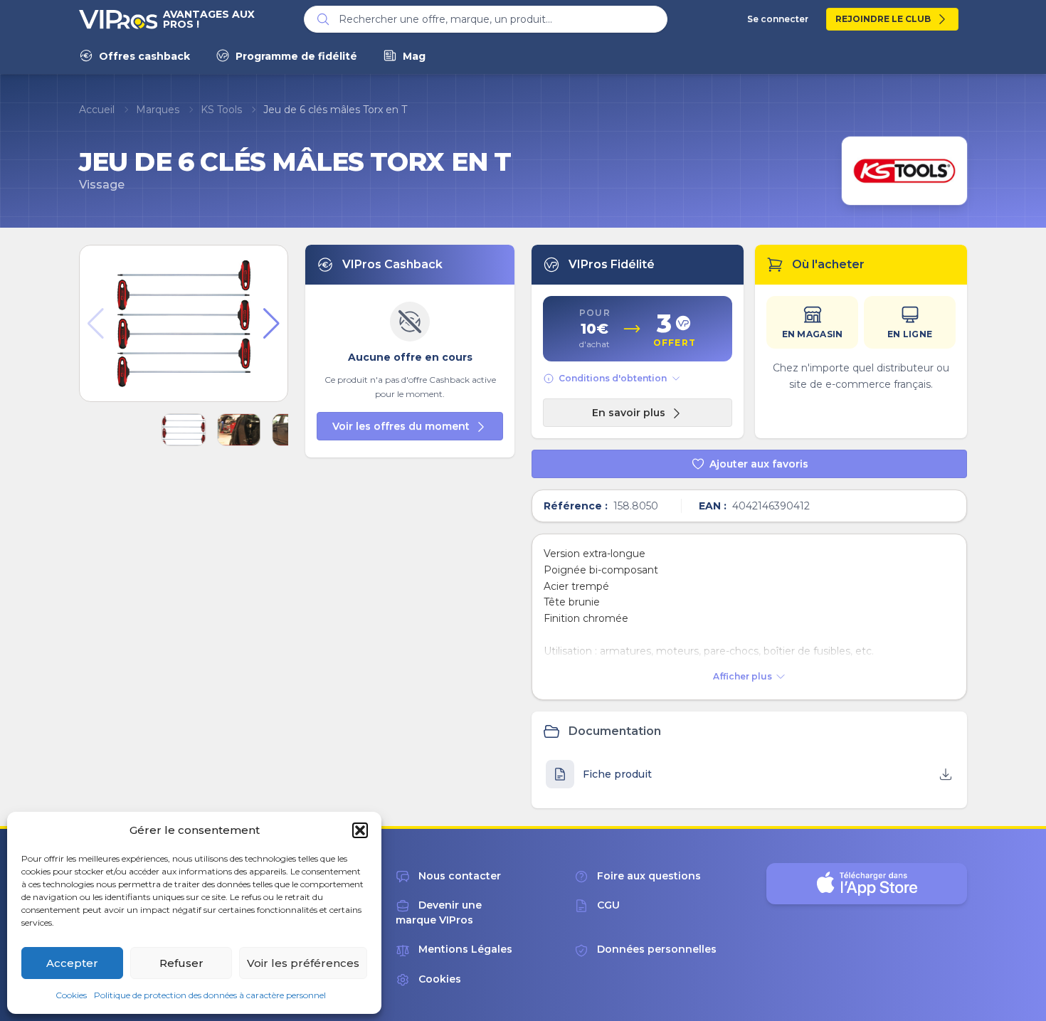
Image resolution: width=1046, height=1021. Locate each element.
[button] (360, 830)
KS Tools (221, 109)
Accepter (72, 963)
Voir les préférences (303, 963)
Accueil (97, 109)
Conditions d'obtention (613, 378)
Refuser (181, 963)
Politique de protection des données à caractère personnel (210, 995)
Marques (157, 109)
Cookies (71, 995)
